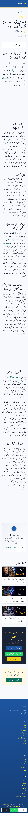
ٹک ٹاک (24, 790)
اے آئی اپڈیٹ (18, 11)
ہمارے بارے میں (22, 759)
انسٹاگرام (24, 785)
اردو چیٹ (23, 745)
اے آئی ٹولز (23, 735)
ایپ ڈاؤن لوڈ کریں (13, 658)
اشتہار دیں (23, 766)
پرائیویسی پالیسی (10, 806)
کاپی (5, 810)
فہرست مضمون (18, 45)
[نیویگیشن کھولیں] (3, 3)
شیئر (21, 810)
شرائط (5, 806)
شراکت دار (23, 764)
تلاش (25, 740)
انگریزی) (21, 795)
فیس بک (24, 780)
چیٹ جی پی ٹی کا (9, 139)
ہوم (25, 11)
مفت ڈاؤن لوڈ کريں (14, 680)
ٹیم (25, 761)
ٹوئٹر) (24, 788)
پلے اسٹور (24, 793)
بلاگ (25, 724)
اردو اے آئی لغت (22, 737)
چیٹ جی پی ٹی (15, 70)
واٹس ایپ (13, 810)
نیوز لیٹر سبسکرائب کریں (13, 648)
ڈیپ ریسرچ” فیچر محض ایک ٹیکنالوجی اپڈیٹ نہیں (15, 378)
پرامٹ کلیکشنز (23, 732)
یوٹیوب (24, 782)
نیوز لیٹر (24, 743)
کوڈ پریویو (24, 748)
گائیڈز (25, 727)
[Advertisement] (14, 102)
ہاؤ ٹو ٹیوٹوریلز (23, 730)
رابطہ (25, 769)
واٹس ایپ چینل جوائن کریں (13, 653)
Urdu (22, 3)
